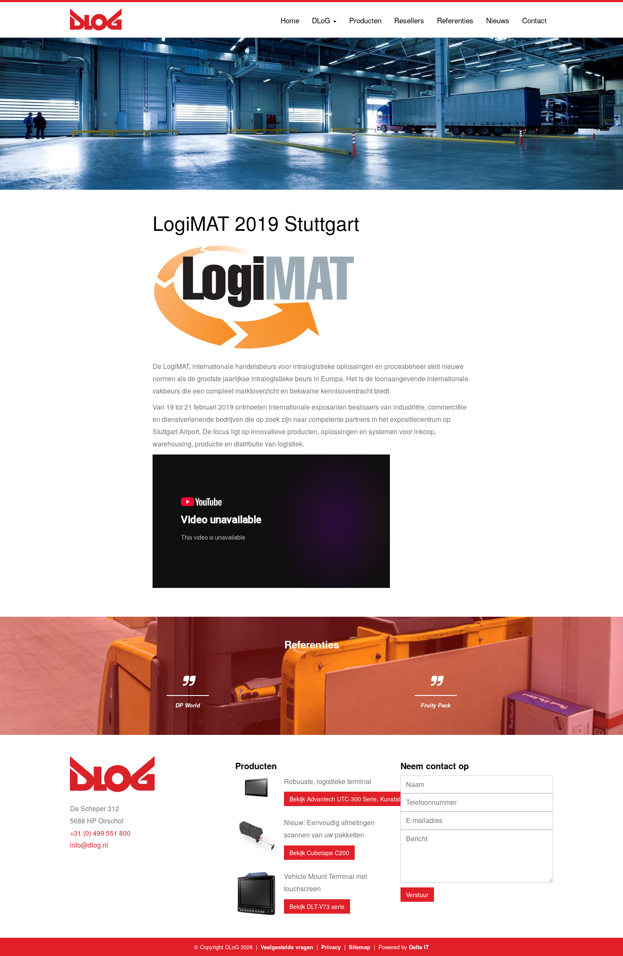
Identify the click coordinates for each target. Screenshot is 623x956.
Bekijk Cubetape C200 (319, 852)
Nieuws (497, 20)
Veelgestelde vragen (287, 947)
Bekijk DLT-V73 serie (317, 906)
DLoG (322, 20)
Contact (534, 20)
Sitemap (359, 947)
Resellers (409, 20)
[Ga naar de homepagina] (96, 19)
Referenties (455, 20)
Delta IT (419, 947)
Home (290, 20)
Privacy (331, 947)
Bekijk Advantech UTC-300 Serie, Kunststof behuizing (361, 799)
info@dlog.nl (89, 845)
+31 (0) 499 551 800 (100, 833)
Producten (365, 20)
